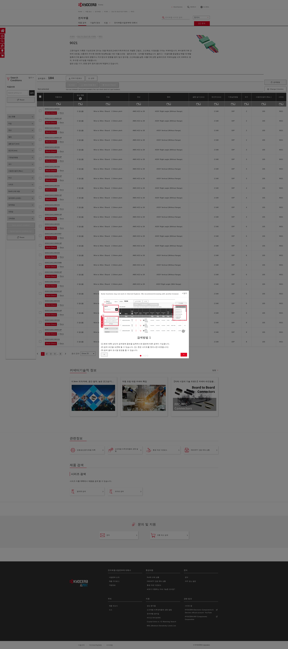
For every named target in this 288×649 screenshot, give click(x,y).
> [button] (183, 355)
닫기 (184, 293)
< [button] (104, 354)
